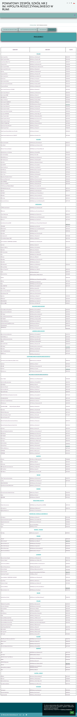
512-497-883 (68, 346)
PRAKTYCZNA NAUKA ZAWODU (42, 25)
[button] (71, 3)
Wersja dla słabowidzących (10, 715)
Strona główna (33, 25)
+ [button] (21, 715)
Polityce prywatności (66, 709)
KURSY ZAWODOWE (43, 29)
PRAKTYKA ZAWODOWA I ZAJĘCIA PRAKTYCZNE (28, 29)
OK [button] (72, 712)
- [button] (24, 715)
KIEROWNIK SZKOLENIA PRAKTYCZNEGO (10, 29)
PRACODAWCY (52, 29)
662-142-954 (68, 104)
